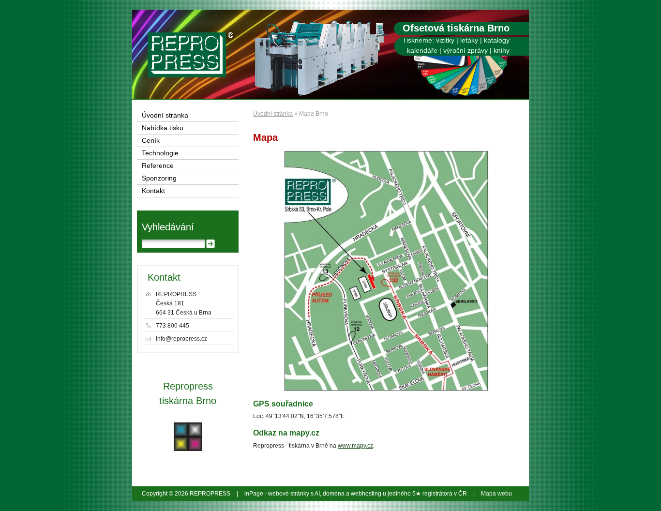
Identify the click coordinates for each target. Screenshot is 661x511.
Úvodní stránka (273, 113)
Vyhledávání (168, 227)
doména (334, 493)
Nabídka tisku (162, 128)
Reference (158, 165)
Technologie (160, 153)
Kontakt (153, 191)
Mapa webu (496, 493)
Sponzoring (159, 178)
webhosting (366, 493)
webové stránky (288, 493)
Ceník (151, 140)
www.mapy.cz (355, 445)
